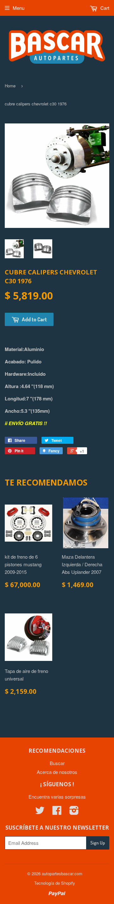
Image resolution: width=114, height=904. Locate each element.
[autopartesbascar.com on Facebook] (57, 812)
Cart (104, 7)
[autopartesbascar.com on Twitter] (40, 812)
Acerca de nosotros (57, 772)
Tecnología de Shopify (54, 883)
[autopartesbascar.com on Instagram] (74, 812)
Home (10, 86)
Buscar (57, 763)
